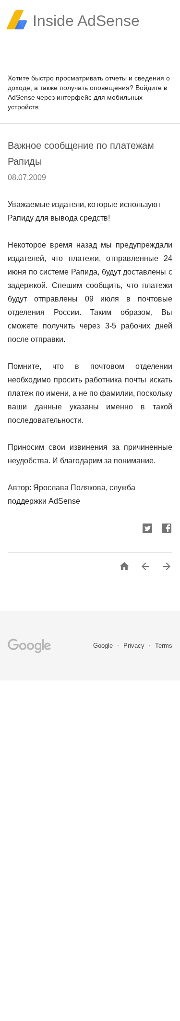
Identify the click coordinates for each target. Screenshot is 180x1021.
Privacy (134, 645)
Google (104, 645)
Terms (163, 645)
